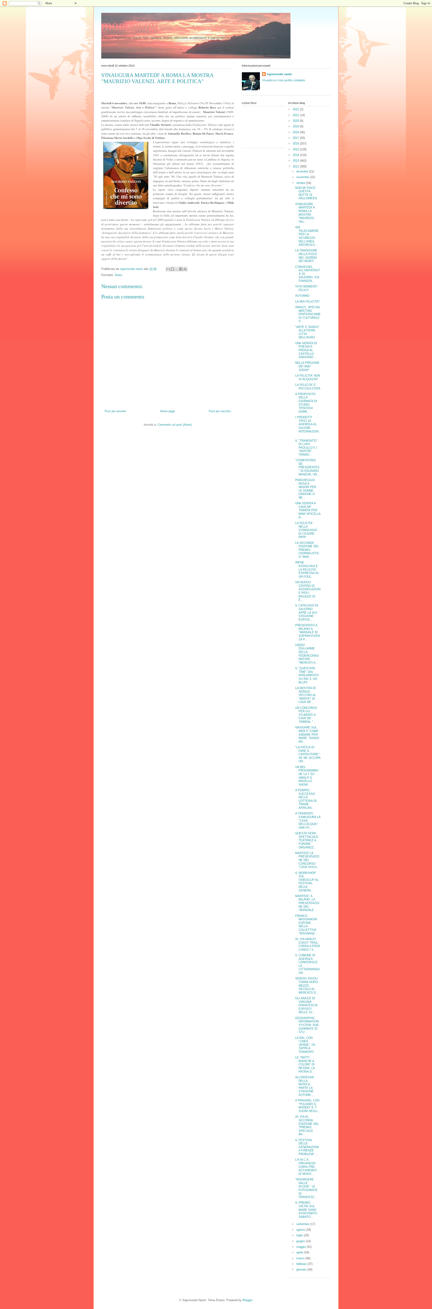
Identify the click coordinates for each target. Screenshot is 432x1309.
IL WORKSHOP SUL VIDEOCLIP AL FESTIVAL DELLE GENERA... (307, 881)
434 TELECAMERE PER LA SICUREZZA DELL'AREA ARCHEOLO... (307, 236)
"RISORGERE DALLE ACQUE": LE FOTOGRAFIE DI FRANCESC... (306, 1188)
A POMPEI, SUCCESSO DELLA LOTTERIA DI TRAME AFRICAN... (306, 799)
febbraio (302, 1264)
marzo (300, 1258)
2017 (296, 138)
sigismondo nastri (279, 74)
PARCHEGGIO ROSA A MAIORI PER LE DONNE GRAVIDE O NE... (305, 488)
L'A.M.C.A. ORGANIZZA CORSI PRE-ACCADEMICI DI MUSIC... (306, 1166)
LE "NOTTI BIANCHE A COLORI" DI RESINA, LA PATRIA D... (305, 1064)
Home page (167, 411)
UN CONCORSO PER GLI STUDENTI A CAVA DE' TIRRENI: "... (306, 714)
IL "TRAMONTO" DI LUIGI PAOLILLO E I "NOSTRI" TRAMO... (306, 447)
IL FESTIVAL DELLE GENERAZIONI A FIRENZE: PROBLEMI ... (307, 1147)
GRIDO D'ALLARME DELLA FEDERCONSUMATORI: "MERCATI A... (307, 653)
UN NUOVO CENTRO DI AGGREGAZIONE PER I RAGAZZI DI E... (307, 591)
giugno (301, 1241)
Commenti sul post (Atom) (175, 424)
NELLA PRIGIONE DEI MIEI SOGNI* (307, 366)
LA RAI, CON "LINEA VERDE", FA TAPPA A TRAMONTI (305, 1045)
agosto (301, 1229)
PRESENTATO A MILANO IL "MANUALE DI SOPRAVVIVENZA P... (307, 632)
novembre (303, 177)
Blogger (247, 1300)
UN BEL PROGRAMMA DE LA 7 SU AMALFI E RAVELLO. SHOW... (306, 775)
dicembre (302, 171)
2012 (296, 166)
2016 (296, 143)
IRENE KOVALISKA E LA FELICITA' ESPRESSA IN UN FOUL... (306, 569)
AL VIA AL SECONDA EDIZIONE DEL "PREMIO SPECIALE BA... (307, 1125)
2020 (296, 120)
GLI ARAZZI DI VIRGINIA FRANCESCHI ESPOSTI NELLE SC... (306, 1005)
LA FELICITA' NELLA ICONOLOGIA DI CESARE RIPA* (306, 530)
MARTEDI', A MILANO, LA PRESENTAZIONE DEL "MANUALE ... (307, 903)
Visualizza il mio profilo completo (283, 80)
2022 (296, 109)
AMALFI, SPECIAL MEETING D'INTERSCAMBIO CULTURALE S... (307, 314)
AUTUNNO (302, 295)
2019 (296, 126)
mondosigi (129, 25)
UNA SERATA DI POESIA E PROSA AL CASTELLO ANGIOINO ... (306, 350)
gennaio (301, 1269)
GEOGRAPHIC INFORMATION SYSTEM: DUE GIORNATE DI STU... (307, 1025)
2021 (296, 115)
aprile (300, 1252)
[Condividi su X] (176, 269)
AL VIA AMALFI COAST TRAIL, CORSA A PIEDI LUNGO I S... (307, 944)
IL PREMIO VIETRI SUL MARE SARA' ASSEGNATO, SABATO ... (306, 1209)
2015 (296, 149)
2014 (296, 155)
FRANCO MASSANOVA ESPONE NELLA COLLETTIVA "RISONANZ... (306, 924)
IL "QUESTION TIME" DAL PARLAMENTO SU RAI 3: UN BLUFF (307, 675)
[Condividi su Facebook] (181, 269)
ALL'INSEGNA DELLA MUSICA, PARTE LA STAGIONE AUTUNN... (304, 1086)
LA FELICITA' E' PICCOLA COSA (307, 386)
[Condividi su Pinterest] (185, 269)
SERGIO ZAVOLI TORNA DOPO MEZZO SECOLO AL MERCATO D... (307, 985)
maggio (301, 1246)
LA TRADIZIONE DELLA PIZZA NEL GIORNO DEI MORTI (306, 256)
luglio (300, 1235)
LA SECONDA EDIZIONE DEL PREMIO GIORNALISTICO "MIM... (307, 549)
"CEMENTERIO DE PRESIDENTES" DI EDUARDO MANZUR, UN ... (307, 467)
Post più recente (115, 411)
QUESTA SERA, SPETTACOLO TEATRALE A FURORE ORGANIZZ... (306, 840)
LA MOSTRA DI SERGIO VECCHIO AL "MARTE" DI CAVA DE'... (305, 695)
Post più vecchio (220, 411)
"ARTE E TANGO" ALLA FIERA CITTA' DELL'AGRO (307, 332)
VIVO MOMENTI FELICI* (306, 288)
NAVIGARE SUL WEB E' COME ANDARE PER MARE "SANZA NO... (307, 734)
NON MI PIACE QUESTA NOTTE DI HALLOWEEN (306, 193)
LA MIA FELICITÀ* (307, 301)
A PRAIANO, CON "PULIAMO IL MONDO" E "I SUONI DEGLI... (307, 1106)
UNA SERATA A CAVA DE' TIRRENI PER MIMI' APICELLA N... (307, 510)
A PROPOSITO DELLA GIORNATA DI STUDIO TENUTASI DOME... (306, 402)
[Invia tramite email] (168, 269)
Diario (118, 275)
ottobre (301, 183)
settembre (303, 1224)
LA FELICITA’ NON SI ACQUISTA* (307, 377)
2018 (296, 132)
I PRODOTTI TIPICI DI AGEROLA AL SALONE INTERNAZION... (307, 426)
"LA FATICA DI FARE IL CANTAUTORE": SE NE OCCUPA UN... (307, 754)
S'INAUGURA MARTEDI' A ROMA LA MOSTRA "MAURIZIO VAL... (305, 212)
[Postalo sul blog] (172, 269)
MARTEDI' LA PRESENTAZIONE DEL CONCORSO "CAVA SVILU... (307, 860)
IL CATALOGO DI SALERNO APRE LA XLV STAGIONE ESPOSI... (306, 612)
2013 (296, 160)
